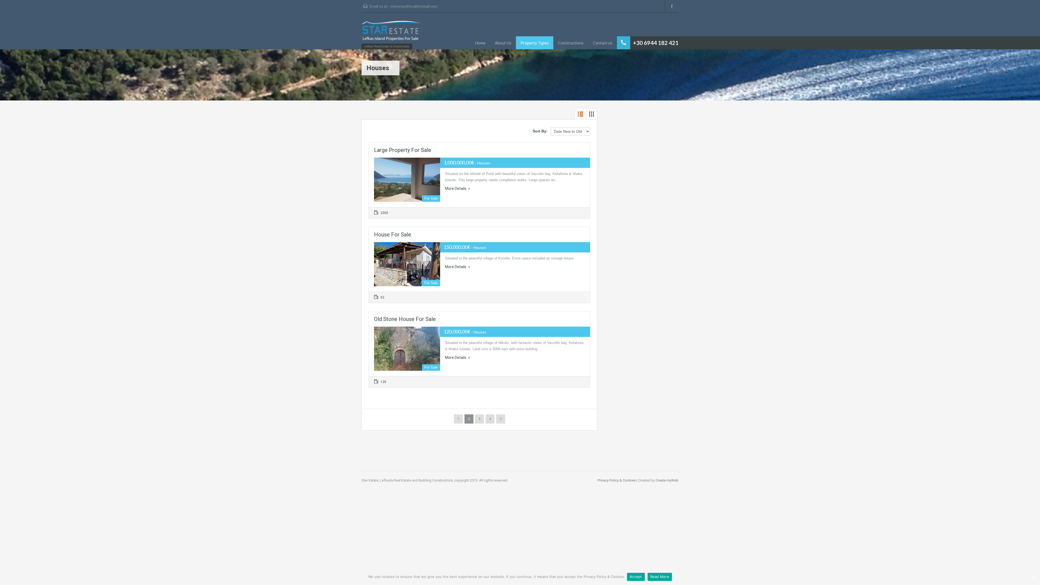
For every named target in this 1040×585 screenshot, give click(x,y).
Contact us (602, 42)
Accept (636, 576)
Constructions (571, 42)
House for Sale (392, 234)
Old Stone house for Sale (405, 319)
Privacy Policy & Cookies (617, 480)
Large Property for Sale (402, 150)
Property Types (535, 42)
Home (480, 42)
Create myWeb (667, 480)
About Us (503, 42)
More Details (456, 188)
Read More (659, 576)
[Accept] (1033, 577)
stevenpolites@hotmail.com (413, 6)
